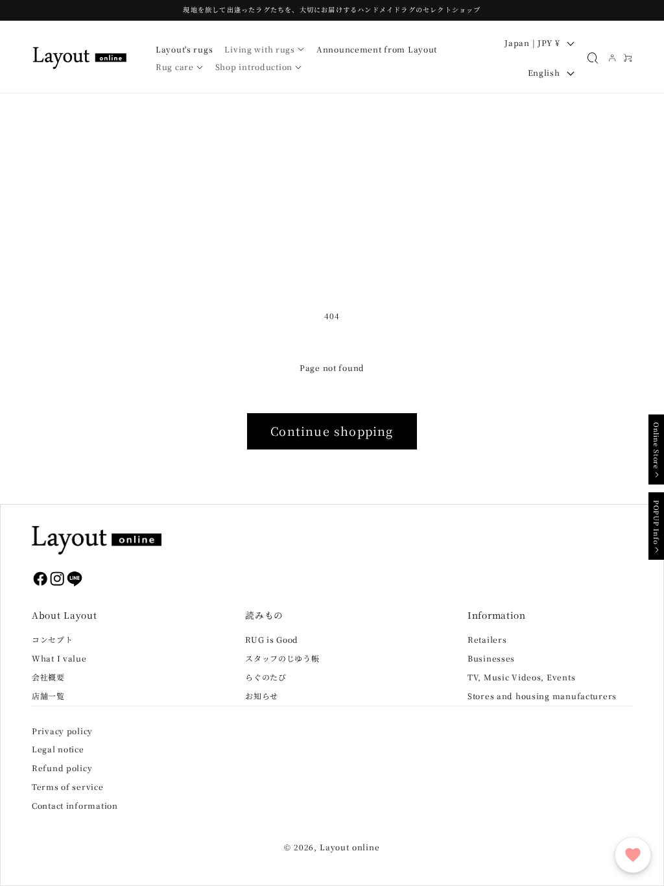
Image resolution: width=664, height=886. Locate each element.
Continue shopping (331, 430)
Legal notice (58, 748)
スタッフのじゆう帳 (282, 658)
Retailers (487, 639)
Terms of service (68, 786)
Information (497, 614)
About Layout (64, 614)
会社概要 (48, 676)
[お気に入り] (633, 855)
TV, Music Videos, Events (521, 676)
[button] (265, 49)
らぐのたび (266, 676)
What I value (59, 658)
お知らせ (261, 695)
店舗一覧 (48, 695)
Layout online (350, 846)
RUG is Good (271, 639)
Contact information (75, 805)
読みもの (264, 614)
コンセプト (52, 639)
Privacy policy (62, 730)
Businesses (491, 658)
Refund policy (62, 767)
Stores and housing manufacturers (542, 695)
